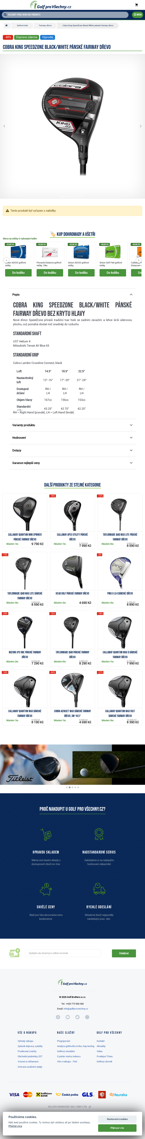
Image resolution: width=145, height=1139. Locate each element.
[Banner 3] (72, 787)
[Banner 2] (70, 787)
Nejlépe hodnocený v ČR (67, 1106)
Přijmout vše (117, 1127)
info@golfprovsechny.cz (76, 1008)
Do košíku (18, 272)
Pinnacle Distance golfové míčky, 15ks (49, 264)
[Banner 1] (67, 787)
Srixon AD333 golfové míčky (15, 264)
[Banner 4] (75, 787)
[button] (7, 126)
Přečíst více (15, 1126)
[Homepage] (50, 5)
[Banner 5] (78, 787)
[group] (72, 260)
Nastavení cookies (117, 1119)
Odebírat (124, 953)
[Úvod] (7, 25)
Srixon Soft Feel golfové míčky (111, 264)
